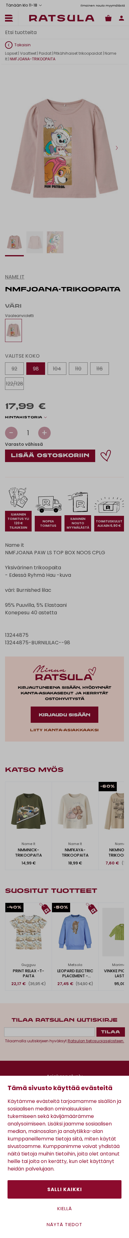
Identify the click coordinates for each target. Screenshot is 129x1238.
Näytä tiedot (64, 1224)
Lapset (11, 53)
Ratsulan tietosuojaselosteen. (96, 1041)
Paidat (45, 53)
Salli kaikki (64, 1189)
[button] (116, 147)
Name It (14, 276)
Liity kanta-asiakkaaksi (64, 730)
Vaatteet (28, 53)
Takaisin (22, 45)
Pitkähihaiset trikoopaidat (78, 53)
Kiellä (64, 1208)
